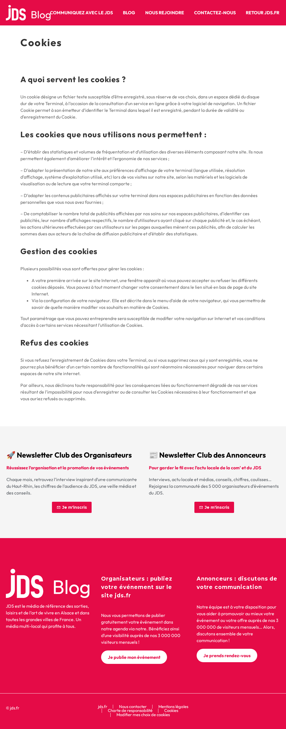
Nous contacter (133, 707)
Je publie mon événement (134, 657)
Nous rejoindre (164, 12)
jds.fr (102, 707)
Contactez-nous (215, 12)
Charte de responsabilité (130, 711)
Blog (129, 12)
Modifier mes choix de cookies (143, 715)
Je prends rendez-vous (227, 655)
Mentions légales (173, 707)
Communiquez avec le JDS (81, 12)
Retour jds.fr (262, 12)
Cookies (171, 711)
